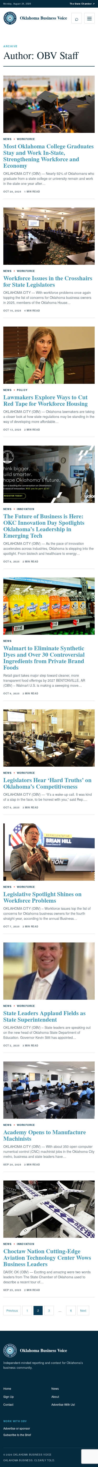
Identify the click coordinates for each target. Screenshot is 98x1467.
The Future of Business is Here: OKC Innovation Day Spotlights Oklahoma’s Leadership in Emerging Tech (43, 526)
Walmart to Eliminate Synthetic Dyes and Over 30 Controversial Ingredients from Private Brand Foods (44, 658)
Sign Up (8, 1396)
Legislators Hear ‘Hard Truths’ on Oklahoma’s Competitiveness (47, 783)
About (55, 1396)
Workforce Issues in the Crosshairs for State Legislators (47, 281)
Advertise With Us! (63, 1404)
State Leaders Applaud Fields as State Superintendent (44, 1016)
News (55, 1388)
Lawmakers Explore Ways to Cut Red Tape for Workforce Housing (45, 400)
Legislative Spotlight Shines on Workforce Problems (42, 897)
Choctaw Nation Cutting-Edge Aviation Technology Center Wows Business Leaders (47, 1257)
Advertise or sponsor (16, 1428)
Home (7, 1388)
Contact (8, 1404)
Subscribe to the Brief (17, 1435)
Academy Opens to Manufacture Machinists (44, 1135)
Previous (12, 1310)
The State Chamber (82, 3)
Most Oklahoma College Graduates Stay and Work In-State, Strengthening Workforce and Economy (48, 156)
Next (83, 1310)
